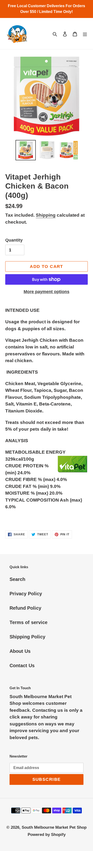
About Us (20, 651)
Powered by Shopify (47, 834)
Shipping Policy (27, 636)
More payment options (46, 291)
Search (17, 579)
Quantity (14, 240)
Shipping (46, 215)
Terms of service (28, 622)
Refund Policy (25, 608)
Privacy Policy (26, 593)
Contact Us (22, 665)
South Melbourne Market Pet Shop (54, 827)
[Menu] (85, 34)
